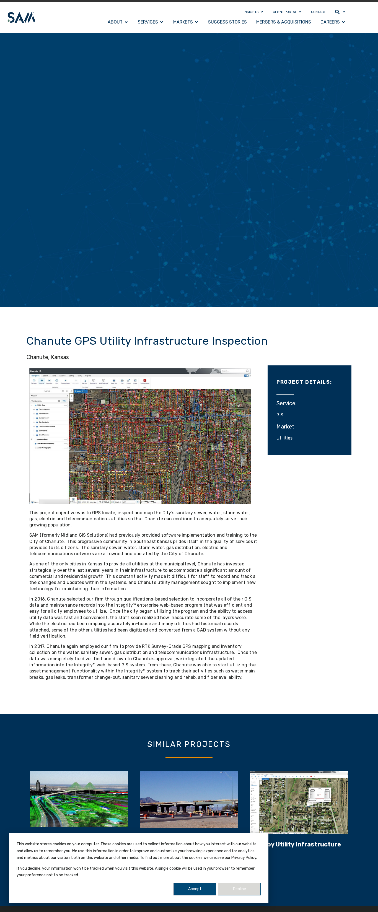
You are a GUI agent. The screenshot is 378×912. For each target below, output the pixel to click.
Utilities (284, 438)
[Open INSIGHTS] (261, 11)
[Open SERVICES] (161, 22)
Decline (239, 889)
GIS (279, 414)
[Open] (344, 11)
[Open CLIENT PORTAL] (300, 11)
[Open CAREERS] (343, 22)
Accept (194, 889)
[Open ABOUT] (126, 22)
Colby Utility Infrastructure (299, 844)
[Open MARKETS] (196, 22)
